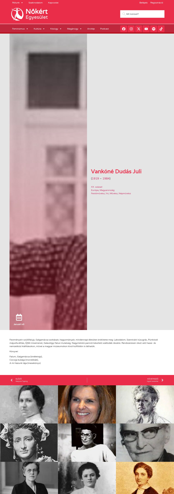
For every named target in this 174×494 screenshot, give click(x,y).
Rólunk (16, 2)
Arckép (91, 28)
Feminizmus (18, 28)
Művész (114, 193)
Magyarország (107, 190)
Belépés (143, 2)
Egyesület (37, 17)
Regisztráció (156, 2)
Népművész (125, 193)
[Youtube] (146, 28)
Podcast (104, 28)
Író (107, 193)
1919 (95, 178)
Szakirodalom (36, 2)
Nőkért (37, 11)
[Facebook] (123, 28)
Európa (95, 190)
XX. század (96, 187)
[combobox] (142, 14)
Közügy (54, 28)
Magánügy (72, 28)
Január (17, 324)
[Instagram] (131, 28)
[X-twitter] (138, 28)
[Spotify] (153, 28)
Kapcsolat (53, 2)
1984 (106, 178)
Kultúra (37, 28)
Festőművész (98, 193)
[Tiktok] (161, 28)
